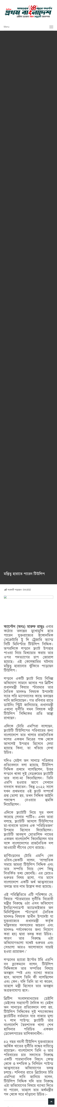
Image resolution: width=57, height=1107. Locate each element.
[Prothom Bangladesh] (28, 11)
